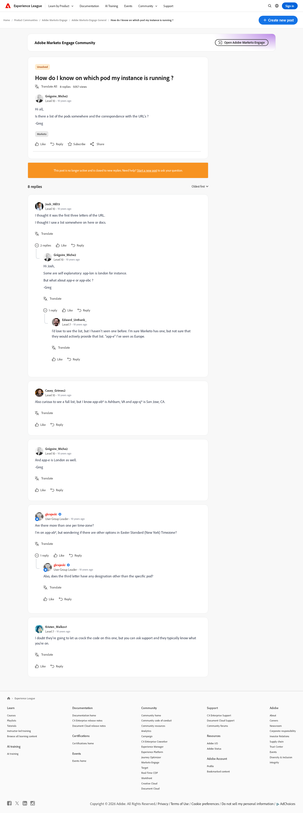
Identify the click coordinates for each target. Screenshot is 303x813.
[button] (278, 20)
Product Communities (26, 20)
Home (6, 20)
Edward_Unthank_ (74, 320)
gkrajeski (51, 514)
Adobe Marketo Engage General (89, 20)
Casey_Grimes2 (55, 390)
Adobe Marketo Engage (54, 20)
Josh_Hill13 (52, 204)
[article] (117, 225)
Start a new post (147, 170)
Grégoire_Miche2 (56, 96)
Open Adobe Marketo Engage (244, 42)
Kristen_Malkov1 (56, 627)
